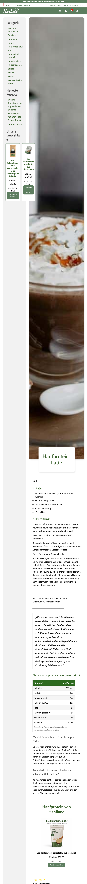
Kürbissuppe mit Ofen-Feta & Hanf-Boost (14, 116)
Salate (11, 68)
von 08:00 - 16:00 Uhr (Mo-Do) (74, 5)
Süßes (11, 76)
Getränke (12, 35)
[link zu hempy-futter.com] (59, 10)
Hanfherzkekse (15, 124)
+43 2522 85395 (55, 5)
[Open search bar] (77, 11)
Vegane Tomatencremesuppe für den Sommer (15, 104)
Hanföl (11, 42)
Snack (11, 72)
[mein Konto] (66, 11)
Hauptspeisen (14, 61)
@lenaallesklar (58, 554)
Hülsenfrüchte (15, 64)
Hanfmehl (12, 39)
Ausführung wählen (56, 865)
